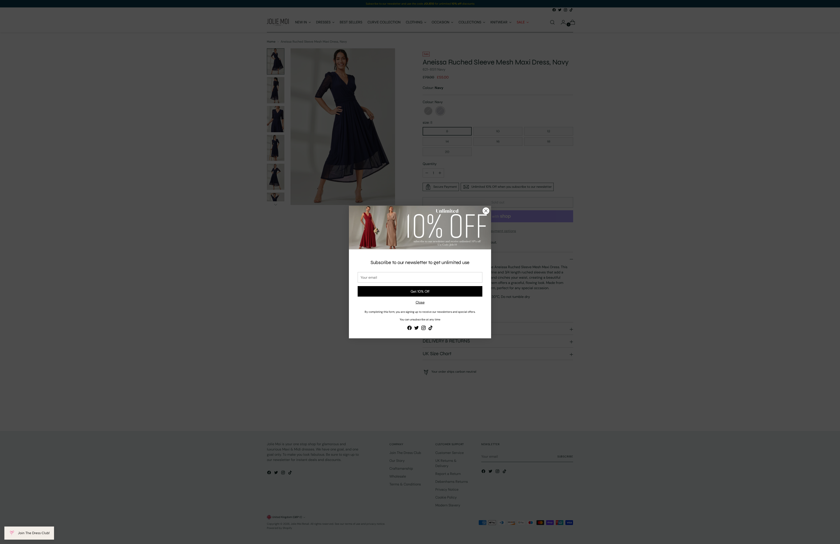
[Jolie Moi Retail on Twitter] (416, 328)
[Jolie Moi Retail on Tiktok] (430, 328)
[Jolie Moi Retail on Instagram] (423, 328)
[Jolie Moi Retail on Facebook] (409, 328)
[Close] (486, 210)
